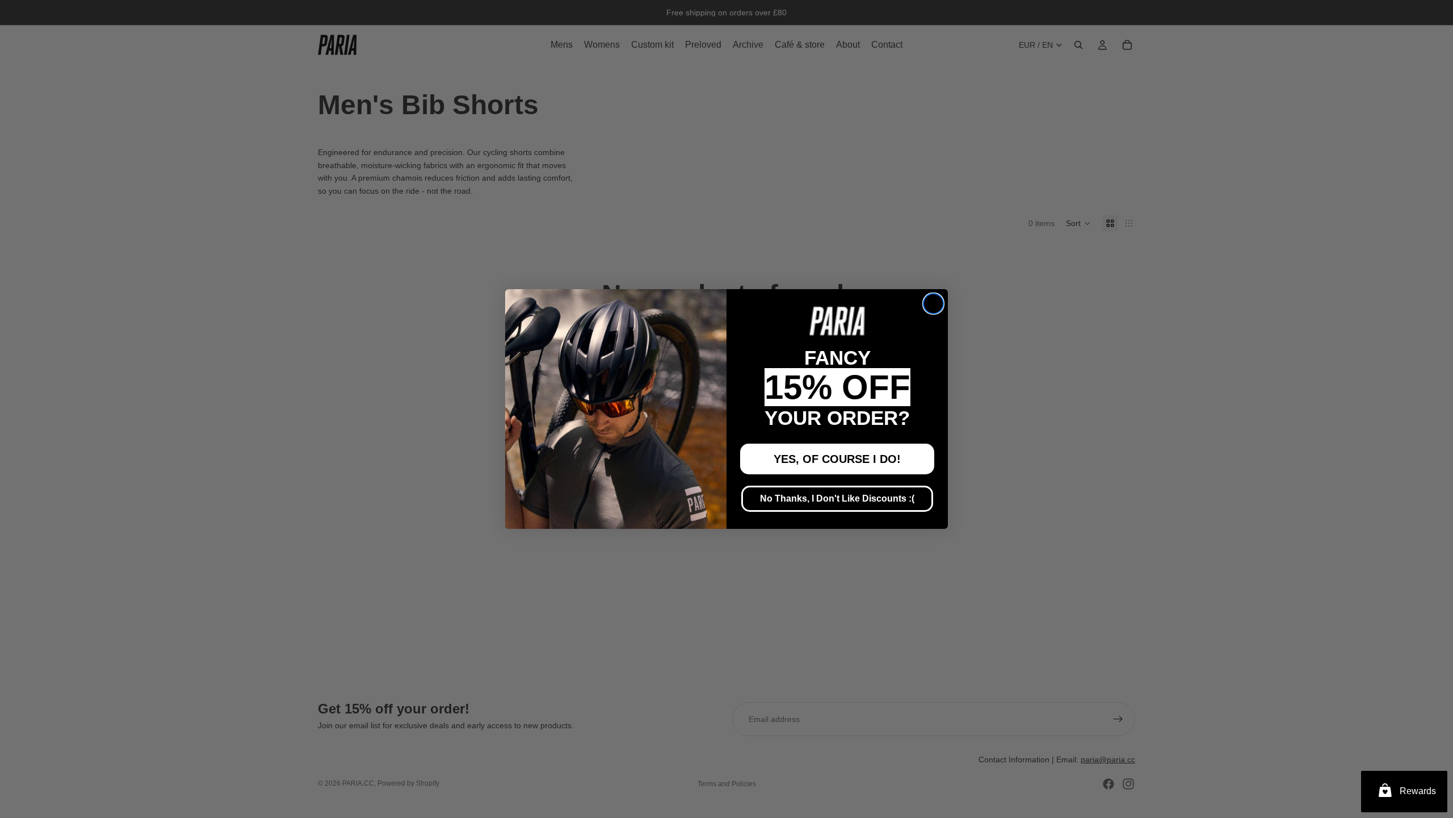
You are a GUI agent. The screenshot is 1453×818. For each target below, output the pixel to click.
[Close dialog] (933, 304)
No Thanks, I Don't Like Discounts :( (837, 498)
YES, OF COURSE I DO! (837, 459)
